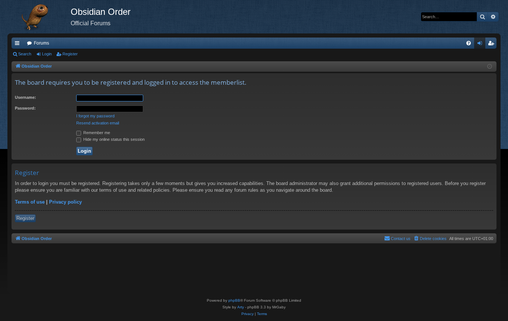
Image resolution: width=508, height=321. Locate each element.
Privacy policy (65, 202)
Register (70, 54)
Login (47, 54)
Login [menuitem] (481, 44)
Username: (25, 97)
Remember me (96, 132)
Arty (240, 307)
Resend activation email (97, 123)
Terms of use (30, 202)
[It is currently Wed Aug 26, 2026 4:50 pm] (489, 66)
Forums (41, 43)
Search (24, 54)
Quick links (19, 44)
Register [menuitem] (492, 44)
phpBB (234, 300)
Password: (25, 108)
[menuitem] (468, 43)
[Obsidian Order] (39, 16)
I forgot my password (95, 116)
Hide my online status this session (113, 139)
